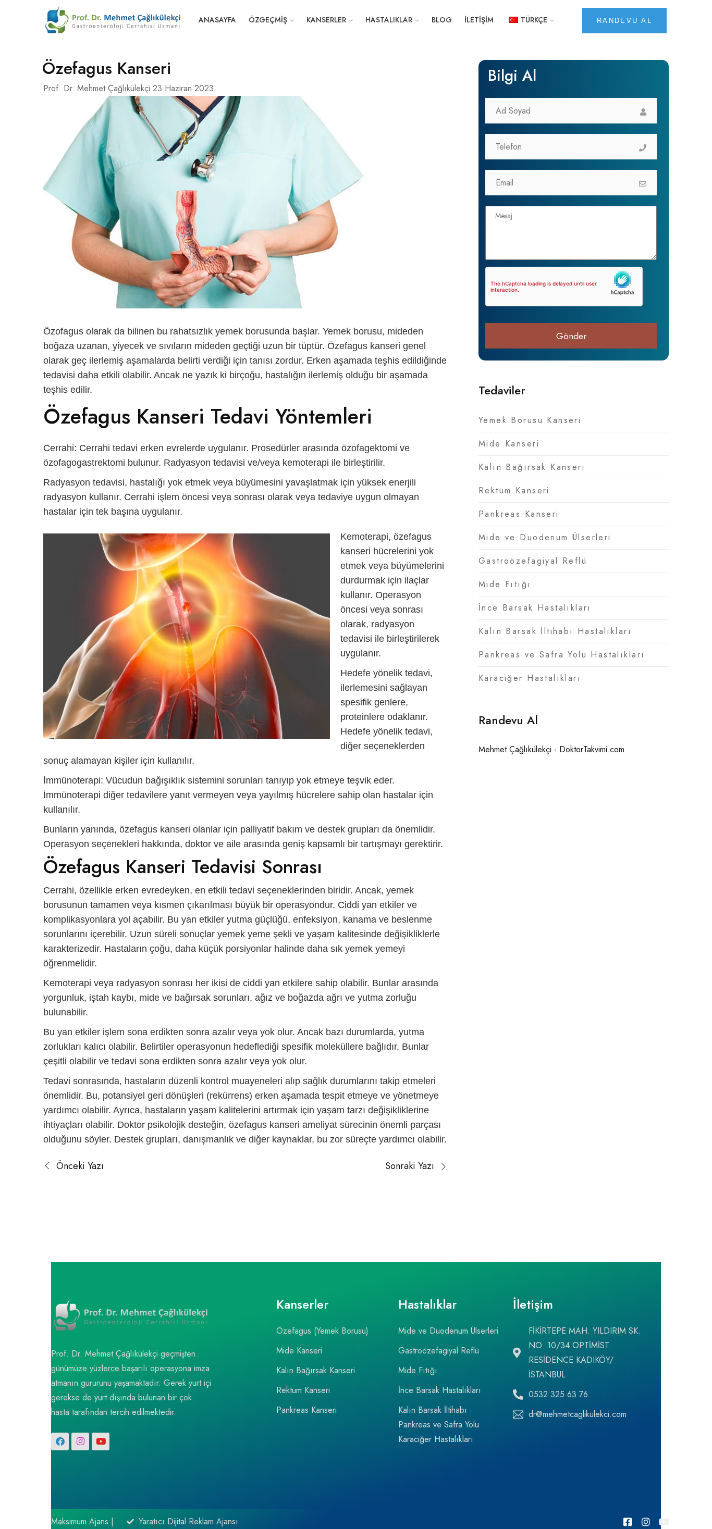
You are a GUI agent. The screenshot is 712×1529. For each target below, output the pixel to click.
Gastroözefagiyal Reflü (532, 561)
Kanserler (326, 20)
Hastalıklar (388, 20)
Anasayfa (217, 20)
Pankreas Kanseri (518, 514)
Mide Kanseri (508, 444)
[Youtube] (100, 1441)
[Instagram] (80, 1441)
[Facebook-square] (627, 1521)
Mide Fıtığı (505, 584)
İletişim (479, 20)
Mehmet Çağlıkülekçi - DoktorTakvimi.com (551, 749)
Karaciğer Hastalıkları (529, 678)
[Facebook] (60, 1441)
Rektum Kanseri (514, 490)
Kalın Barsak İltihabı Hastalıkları (555, 631)
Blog (442, 20)
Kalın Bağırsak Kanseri (531, 467)
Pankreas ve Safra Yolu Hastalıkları (561, 655)
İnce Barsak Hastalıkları (535, 608)
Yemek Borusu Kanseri (529, 420)
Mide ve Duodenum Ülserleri (544, 537)
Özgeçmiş (268, 20)
